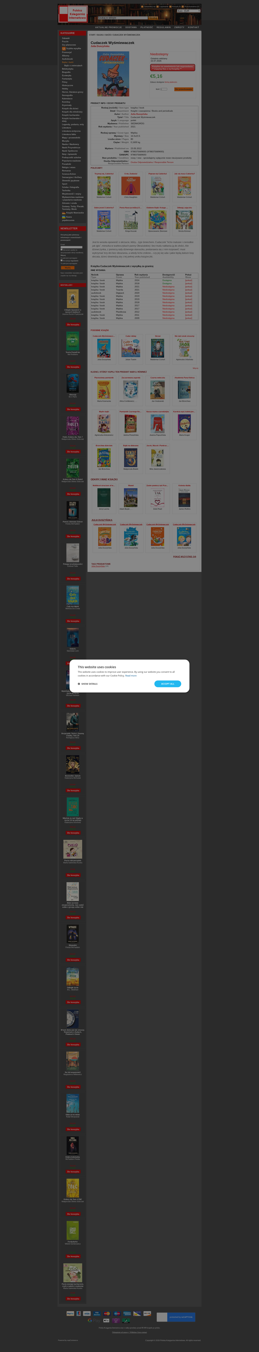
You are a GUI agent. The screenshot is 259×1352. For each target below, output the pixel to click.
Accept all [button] (167, 683)
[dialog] (129, 676)
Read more (131, 675)
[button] (87, 683)
